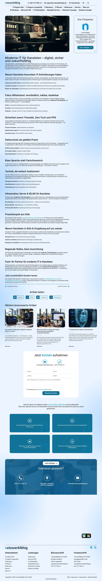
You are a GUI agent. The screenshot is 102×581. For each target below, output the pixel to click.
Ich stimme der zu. (39, 389)
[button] (18, 297)
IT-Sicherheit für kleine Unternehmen (81, 329)
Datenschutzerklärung (43, 389)
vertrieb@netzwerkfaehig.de (77, 483)
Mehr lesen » (8, 346)
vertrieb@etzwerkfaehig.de (44, 365)
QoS (24, 205)
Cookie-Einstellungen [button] (50, 579)
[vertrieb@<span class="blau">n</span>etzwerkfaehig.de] (45, 361)
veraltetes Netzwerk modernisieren (32, 218)
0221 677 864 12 (59, 365)
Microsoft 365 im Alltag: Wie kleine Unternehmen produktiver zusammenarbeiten (48, 331)
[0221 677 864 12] (59, 361)
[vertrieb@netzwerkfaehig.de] (78, 478)
